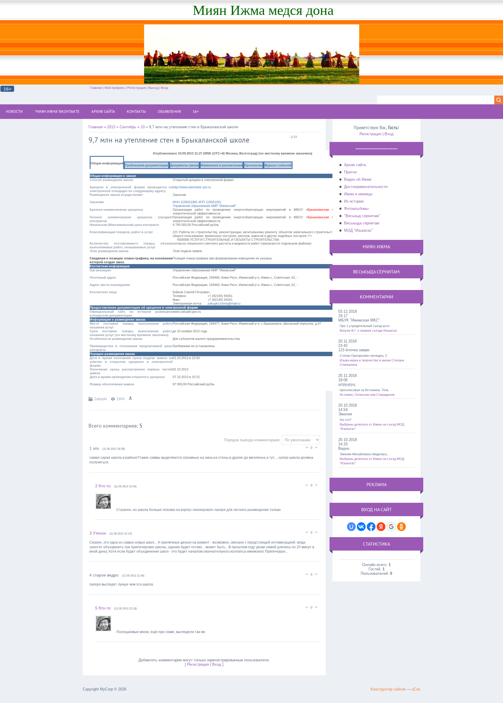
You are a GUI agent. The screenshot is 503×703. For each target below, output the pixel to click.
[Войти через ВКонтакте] (361, 526)
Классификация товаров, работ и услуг (121, 232)
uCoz (416, 689)
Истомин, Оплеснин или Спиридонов (367, 394)
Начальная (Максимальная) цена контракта (124, 224)
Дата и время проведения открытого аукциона (127, 377)
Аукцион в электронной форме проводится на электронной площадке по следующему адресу (131, 189)
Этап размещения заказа (109, 251)
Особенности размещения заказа (116, 338)
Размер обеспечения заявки (112, 384)
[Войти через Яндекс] (381, 526)
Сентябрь (128, 127)
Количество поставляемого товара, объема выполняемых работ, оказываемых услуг (131, 245)
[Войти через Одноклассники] (401, 526)
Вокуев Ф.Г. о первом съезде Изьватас (368, 330)
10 (143, 127)
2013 (111, 127)
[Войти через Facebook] (371, 526)
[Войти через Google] (391, 526)
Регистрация (136, 87)
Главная (96, 87)
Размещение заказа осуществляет (116, 194)
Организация (100, 270)
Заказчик (97, 202)
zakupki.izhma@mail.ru (224, 303)
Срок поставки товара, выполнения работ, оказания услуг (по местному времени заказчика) (131, 333)
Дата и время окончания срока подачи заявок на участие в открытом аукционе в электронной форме (131, 361)
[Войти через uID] (351, 526)
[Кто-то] (105, 510)
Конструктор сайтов (388, 689)
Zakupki (100, 399)
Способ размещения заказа (111, 180)
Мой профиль (115, 87)
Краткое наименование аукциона (116, 209)
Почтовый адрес (103, 277)
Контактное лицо (103, 292)
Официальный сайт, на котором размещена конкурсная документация (131, 313)
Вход (164, 87)
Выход (153, 87)
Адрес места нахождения (110, 285)
